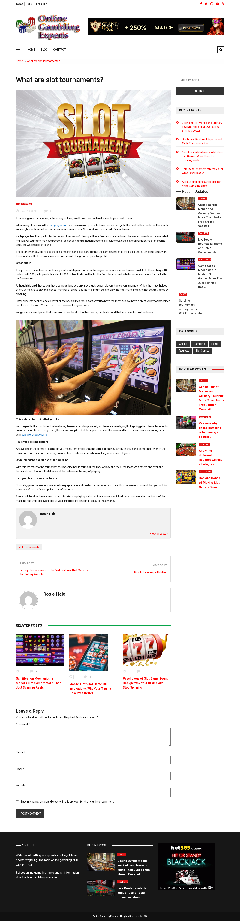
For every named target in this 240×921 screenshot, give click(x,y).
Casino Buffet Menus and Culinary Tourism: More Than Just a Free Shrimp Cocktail (202, 126)
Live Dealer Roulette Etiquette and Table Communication (202, 141)
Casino (202, 199)
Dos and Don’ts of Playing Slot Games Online (209, 482)
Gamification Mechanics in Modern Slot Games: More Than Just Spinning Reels (38, 683)
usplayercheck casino (34, 434)
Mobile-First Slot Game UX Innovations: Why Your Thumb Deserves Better (90, 688)
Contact (59, 49)
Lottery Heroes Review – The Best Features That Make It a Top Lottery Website (54, 572)
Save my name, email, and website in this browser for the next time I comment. (67, 801)
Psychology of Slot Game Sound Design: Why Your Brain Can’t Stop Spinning (145, 683)
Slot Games (25, 204)
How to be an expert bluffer (150, 572)
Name (20, 752)
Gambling (199, 343)
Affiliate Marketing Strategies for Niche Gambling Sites (201, 183)
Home (31, 49)
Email (20, 768)
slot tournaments (29, 547)
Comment (23, 724)
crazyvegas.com (58, 225)
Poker (183, 294)
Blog (44, 49)
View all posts (158, 533)
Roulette (203, 233)
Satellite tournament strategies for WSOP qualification (202, 170)
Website (21, 785)
